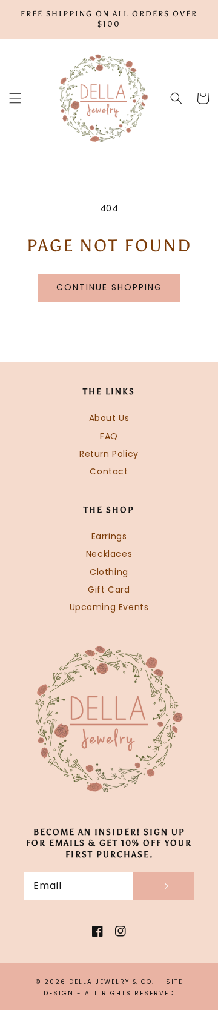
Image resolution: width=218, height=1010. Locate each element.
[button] (15, 98)
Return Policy (109, 454)
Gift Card (109, 589)
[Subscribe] (163, 886)
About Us (109, 418)
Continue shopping (109, 287)
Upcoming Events (109, 607)
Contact (109, 471)
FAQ (109, 436)
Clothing (109, 572)
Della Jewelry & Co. (111, 981)
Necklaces (109, 554)
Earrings (109, 536)
